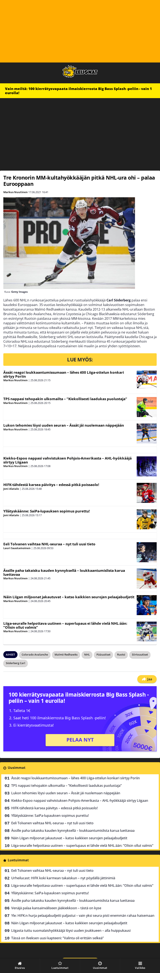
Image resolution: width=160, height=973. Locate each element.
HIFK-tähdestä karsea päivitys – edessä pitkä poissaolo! (51, 484)
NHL (87, 654)
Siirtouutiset (140, 654)
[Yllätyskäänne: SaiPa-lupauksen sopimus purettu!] (147, 519)
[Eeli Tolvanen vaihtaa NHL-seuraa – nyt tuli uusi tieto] (147, 552)
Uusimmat (16, 767)
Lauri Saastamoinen (17, 548)
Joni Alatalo (11, 489)
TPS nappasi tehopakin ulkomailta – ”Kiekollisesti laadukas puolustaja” (65, 398)
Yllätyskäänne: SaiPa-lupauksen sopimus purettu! (46, 511)
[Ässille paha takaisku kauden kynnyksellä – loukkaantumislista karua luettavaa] (147, 579)
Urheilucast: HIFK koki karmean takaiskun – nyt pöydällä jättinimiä (63, 878)
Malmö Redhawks (66, 654)
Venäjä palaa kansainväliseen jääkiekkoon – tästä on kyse (56, 908)
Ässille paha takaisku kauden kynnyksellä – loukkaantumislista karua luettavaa (64, 572)
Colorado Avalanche (35, 654)
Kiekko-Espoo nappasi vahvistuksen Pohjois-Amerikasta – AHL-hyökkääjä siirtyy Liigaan (67, 460)
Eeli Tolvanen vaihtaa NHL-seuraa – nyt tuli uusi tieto (49, 544)
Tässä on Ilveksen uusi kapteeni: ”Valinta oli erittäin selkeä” (57, 938)
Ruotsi (121, 654)
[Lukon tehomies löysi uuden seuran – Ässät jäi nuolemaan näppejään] (147, 433)
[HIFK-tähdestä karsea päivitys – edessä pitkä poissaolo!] (147, 493)
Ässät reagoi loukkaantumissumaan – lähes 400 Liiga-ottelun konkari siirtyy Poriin (63, 374)
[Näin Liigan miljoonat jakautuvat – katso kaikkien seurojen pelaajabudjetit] (147, 605)
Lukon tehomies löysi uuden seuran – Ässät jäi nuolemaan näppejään (63, 425)
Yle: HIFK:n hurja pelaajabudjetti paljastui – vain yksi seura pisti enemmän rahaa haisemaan (82, 915)
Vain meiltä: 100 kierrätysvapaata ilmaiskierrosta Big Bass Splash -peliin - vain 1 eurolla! (78, 90)
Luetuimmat (18, 860)
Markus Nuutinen (15, 192)
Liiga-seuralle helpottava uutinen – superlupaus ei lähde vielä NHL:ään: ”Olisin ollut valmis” (65, 625)
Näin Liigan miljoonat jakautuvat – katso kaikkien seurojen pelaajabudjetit (68, 597)
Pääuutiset (103, 654)
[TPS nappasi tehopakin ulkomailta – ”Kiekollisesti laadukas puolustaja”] (147, 407)
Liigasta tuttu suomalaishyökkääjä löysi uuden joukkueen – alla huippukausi (71, 930)
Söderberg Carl (15, 663)
